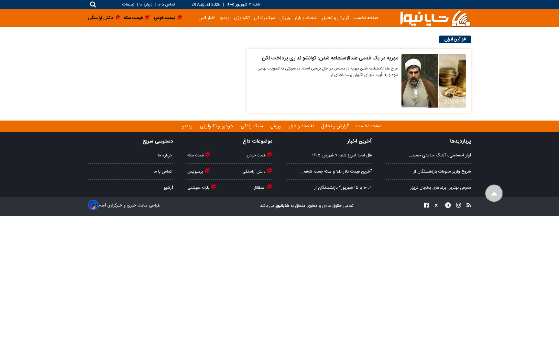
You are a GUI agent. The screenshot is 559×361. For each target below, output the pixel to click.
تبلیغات (129, 4)
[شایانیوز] (435, 18)
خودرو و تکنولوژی (217, 126)
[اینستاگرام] (456, 206)
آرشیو (168, 187)
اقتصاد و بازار (306, 18)
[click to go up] (494, 193)
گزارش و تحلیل (335, 18)
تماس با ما (166, 4)
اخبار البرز (207, 18)
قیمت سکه (196, 155)
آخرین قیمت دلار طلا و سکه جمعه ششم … (335, 171)
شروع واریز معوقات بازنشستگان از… (441, 171)
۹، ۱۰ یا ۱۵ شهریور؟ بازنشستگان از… (341, 187)
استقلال (260, 188)
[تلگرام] (446, 206)
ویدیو (225, 18)
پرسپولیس (195, 171)
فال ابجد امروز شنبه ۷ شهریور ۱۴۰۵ (342, 155)
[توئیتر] (434, 206)
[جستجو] (93, 4)
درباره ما (146, 4)
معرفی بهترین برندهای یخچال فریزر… (439, 187)
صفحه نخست (365, 18)
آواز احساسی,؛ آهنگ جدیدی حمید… (440, 155)
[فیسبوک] (426, 206)
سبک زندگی (264, 18)
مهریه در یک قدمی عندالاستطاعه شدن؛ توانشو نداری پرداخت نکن (330, 58)
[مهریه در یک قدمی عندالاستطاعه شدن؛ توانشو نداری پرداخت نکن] (433, 81)
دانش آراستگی (254, 171)
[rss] (467, 206)
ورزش (285, 18)
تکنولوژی (242, 18)
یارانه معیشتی (199, 188)
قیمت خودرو (257, 155)
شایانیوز (282, 205)
